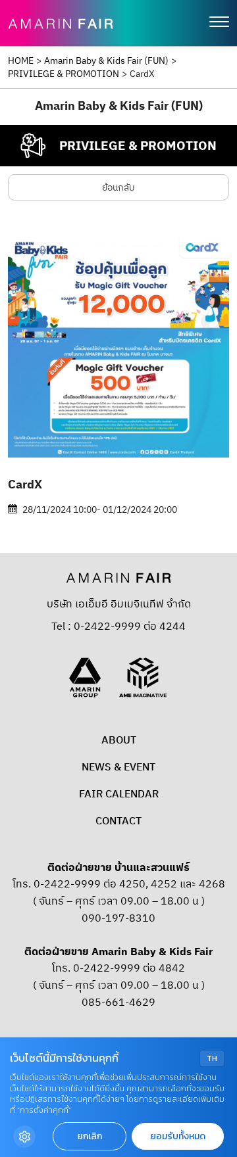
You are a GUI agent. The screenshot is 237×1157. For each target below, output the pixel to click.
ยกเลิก (89, 1136)
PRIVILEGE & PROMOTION (63, 74)
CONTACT (118, 821)
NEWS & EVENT (118, 767)
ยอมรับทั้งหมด (177, 1136)
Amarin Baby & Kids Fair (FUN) (106, 61)
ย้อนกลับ (118, 187)
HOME (21, 61)
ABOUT (118, 740)
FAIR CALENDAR (119, 794)
